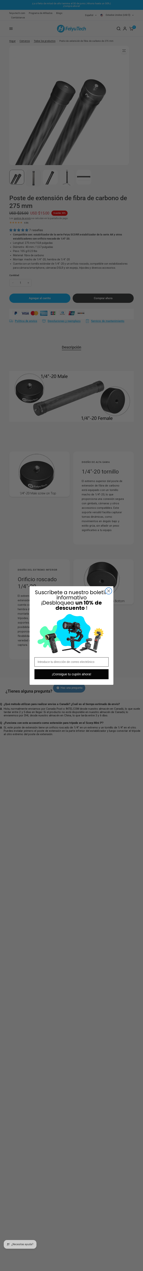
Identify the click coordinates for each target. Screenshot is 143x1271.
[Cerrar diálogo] (108, 591)
